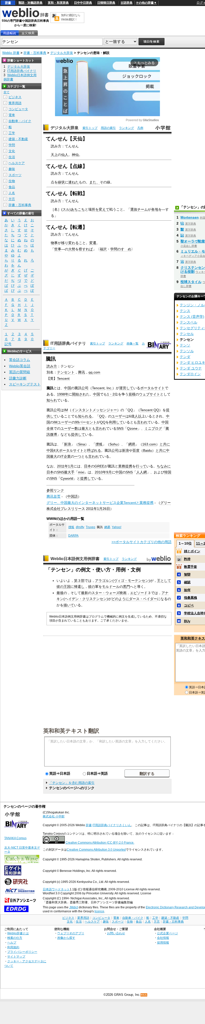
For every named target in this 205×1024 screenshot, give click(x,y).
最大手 (69, 472)
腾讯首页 (53, 496)
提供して (78, 434)
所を (95, 209)
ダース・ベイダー (143, 599)
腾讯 (81, 372)
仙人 (64, 155)
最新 (84, 593)
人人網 (141, 472)
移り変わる (70, 243)
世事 (57, 249)
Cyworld (66, 478)
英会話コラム (19, 360)
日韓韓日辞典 (106, 2)
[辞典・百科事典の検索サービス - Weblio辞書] (25, 16)
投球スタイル (191, 282)
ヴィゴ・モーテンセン (131, 581)
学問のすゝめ (120, 249)
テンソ (185, 345)
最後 (60, 593)
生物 (11, 181)
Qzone (132, 428)
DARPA (73, 535)
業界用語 (15, 103)
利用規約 (13, 947)
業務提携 (125, 466)
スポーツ (15, 175)
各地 (154, 209)
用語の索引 (108, 128)
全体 (50, 428)
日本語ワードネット (56, 889)
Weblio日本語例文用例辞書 (75, 559)
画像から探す (66, 937)
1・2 (110, 394)
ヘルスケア (16, 163)
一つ (77, 456)
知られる (85, 416)
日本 (87, 466)
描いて (69, 605)
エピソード (139, 593)
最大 (85, 428)
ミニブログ (153, 428)
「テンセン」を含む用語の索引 (71, 783)
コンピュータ (18, 109)
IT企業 (65, 456)
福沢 (103, 249)
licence (99, 911)
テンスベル (188, 322)
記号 (8, 344)
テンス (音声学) (192, 317)
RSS (144, 995)
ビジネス (15, 97)
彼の (60, 587)
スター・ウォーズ (106, 593)
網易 (131, 444)
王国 (67, 587)
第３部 (79, 581)
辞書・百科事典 (35, 53)
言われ (142, 422)
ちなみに (164, 466)
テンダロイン (190, 374)
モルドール (111, 587)
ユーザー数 (69, 428)
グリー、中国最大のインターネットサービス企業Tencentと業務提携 (100, 503)
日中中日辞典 (83, 2)
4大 (56, 450)
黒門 (126, 587)
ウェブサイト (149, 394)
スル (66, 209)
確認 (187, 582)
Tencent (63, 378)
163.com (149, 444)
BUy (187, 621)
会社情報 (163, 937)
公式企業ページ (167, 933)
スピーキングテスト (24, 384)
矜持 (187, 559)
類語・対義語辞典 (30, 2)
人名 (11, 193)
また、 (94, 182)
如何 (187, 590)
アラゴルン (103, 581)
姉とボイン (192, 551)
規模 (132, 394)
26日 (106, 509)
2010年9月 (103, 472)
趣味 (11, 169)
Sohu (114, 444)
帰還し (79, 587)
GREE (99, 466)
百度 (136, 450)
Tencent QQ (149, 410)
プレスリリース (72, 509)
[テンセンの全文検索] (28, 33)
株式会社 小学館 (53, 816)
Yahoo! (116, 527)
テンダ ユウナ (191, 368)
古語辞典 (126, 2)
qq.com (94, 372)
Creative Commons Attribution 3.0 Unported (96, 849)
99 (77, 422)
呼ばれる (94, 450)
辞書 (8, 2)
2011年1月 (65, 466)
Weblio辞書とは (18, 933)
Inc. (109, 388)
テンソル (187, 351)
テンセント (65, 372)
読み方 (51, 366)
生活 (11, 157)
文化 (11, 151)
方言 (11, 199)
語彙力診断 (17, 378)
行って (141, 466)
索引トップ (90, 128)
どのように (120, 599)
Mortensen (189, 217)
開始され (79, 394)
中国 (67, 388)
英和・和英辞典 (58, 2)
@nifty (80, 527)
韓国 (167, 472)
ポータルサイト (152, 388)
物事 (54, 243)
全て (7, 92)
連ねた (73, 182)
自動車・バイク (19, 121)
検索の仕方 (14, 937)
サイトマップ (16, 956)
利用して (116, 422)
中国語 (72, 496)
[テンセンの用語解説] (9, 33)
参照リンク (55, 490)
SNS (120, 428)
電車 (11, 115)
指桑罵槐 (190, 598)
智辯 (187, 574)
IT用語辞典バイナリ (68, 343)
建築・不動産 (18, 139)
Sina (81, 444)
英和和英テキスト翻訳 (71, 730)
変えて (104, 209)
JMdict (73, 907)
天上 (54, 155)
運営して (126, 388)
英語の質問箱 (19, 372)
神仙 (75, 155)
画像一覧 (132, 343)
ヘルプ (11, 942)
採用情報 (163, 942)
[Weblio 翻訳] (56, 17)
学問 (11, 145)
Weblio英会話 (19, 366)
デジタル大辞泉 (61, 53)
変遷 (92, 243)
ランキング (126, 128)
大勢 (71, 249)
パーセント (87, 422)
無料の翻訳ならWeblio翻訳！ (70, 17)
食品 (11, 187)
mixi (81, 472)
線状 (61, 182)
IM (66, 410)
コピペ (189, 605)
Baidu (147, 450)
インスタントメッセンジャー (94, 410)
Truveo (90, 527)
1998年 (62, 394)
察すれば (86, 249)
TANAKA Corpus (15, 838)
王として (164, 581)
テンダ (185, 357)
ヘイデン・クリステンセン (86, 599)
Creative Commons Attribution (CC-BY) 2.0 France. (100, 842)
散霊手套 (190, 567)
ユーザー (119, 416)
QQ (130, 410)
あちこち (78, 209)
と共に (165, 444)
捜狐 (99, 444)
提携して (87, 478)
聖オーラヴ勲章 (192, 241)
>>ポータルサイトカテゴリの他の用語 (142, 542)
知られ (51, 400)
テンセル (187, 334)
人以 (138, 416)
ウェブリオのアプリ (70, 933)
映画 (123, 593)
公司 (85, 388)
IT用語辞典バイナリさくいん (111, 825)
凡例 (140, 128)
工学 (11, 133)
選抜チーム (139, 209)
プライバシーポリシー (22, 951)
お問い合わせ (116, 933)
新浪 (67, 444)
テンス (185, 311)
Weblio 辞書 (11, 53)
